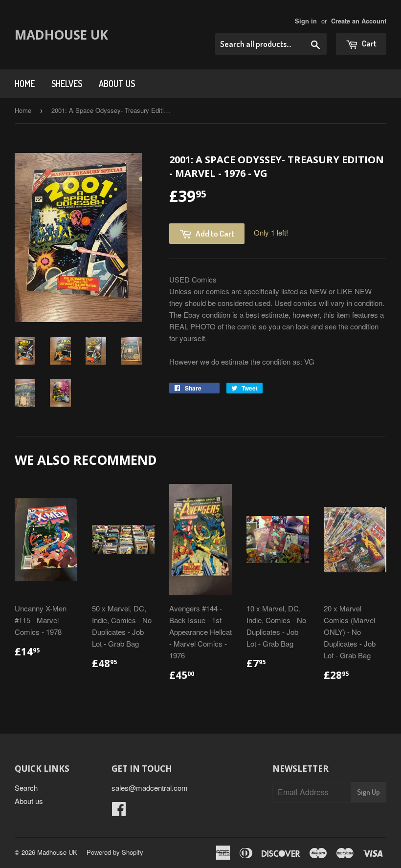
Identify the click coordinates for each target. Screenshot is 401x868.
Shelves (66, 83)
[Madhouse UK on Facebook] (118, 811)
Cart (368, 43)
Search (26, 787)
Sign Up (368, 792)
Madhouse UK (61, 34)
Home (25, 83)
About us (117, 83)
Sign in (306, 21)
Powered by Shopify (115, 852)
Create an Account (358, 21)
